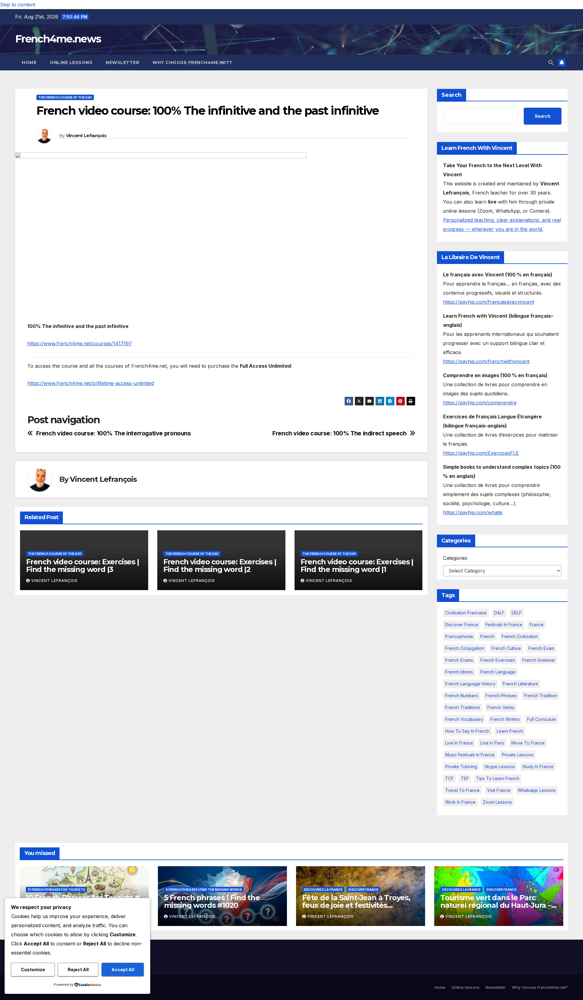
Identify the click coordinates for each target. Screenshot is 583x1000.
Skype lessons (499, 766)
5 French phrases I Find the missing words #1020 (212, 901)
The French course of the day (65, 97)
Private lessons (518, 754)
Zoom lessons (497, 802)
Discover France (461, 624)
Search (452, 95)
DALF (499, 612)
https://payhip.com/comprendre (480, 403)
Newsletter (122, 62)
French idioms (459, 671)
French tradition (540, 695)
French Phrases (501, 695)
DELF (517, 612)
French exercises (497, 660)
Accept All (122, 969)
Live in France (459, 742)
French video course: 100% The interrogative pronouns (113, 433)
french (487, 636)
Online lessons (71, 62)
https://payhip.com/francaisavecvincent (488, 302)
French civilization (520, 636)
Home (29, 62)
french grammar (538, 660)
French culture (506, 648)
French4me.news (58, 38)
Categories (455, 558)
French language (498, 671)
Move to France (528, 742)
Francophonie (459, 636)
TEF (465, 778)
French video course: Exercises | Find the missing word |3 (82, 565)
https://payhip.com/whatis (473, 512)
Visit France (498, 790)
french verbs (500, 707)
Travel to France (462, 790)
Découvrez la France (323, 889)
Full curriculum (541, 719)
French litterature (520, 683)
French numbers (461, 695)
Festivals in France (504, 624)
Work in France (460, 802)
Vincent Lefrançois (86, 135)
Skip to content (17, 5)
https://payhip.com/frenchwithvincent (486, 361)
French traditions (462, 707)
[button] (550, 62)
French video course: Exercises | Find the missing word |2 (219, 565)
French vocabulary (464, 719)
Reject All (78, 969)
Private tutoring (461, 766)
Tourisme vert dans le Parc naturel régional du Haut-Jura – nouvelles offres (495, 905)
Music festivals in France (470, 754)
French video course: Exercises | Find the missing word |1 (357, 565)
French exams (459, 660)
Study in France (538, 766)
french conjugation (464, 648)
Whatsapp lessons (537, 790)
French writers (505, 719)
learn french (510, 731)
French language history (470, 683)
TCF (449, 778)
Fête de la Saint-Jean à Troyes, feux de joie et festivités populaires (356, 905)
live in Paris (492, 742)
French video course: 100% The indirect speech (339, 433)
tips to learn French (497, 778)
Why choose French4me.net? (192, 62)
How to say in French (467, 731)
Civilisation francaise (466, 612)
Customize (33, 969)
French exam (541, 648)
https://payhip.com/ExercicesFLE (481, 453)
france (537, 624)
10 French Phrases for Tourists (56, 889)
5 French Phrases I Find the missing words (204, 889)
